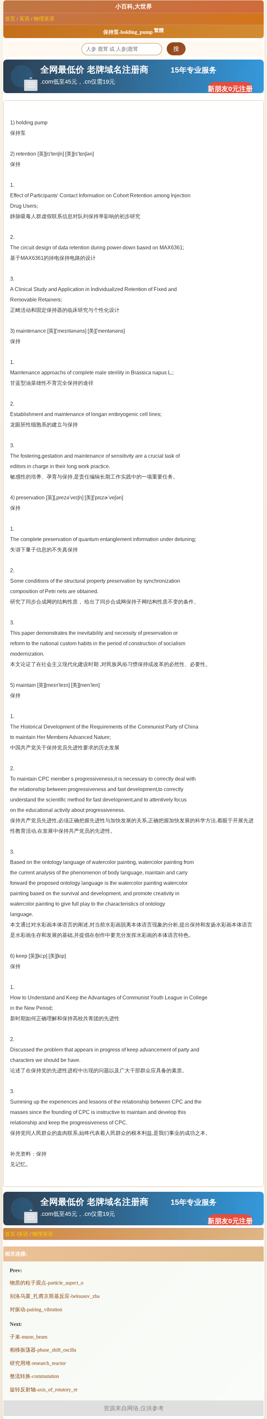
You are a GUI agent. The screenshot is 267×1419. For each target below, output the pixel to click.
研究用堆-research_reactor (38, 1363)
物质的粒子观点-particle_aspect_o (46, 1283)
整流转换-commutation (34, 1376)
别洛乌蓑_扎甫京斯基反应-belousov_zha (55, 1296)
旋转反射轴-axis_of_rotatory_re (43, 1389)
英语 (24, 18)
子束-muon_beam (28, 1337)
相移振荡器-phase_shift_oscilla (43, 1350)
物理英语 (44, 18)
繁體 (159, 30)
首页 (10, 18)
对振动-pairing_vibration (36, 1309)
